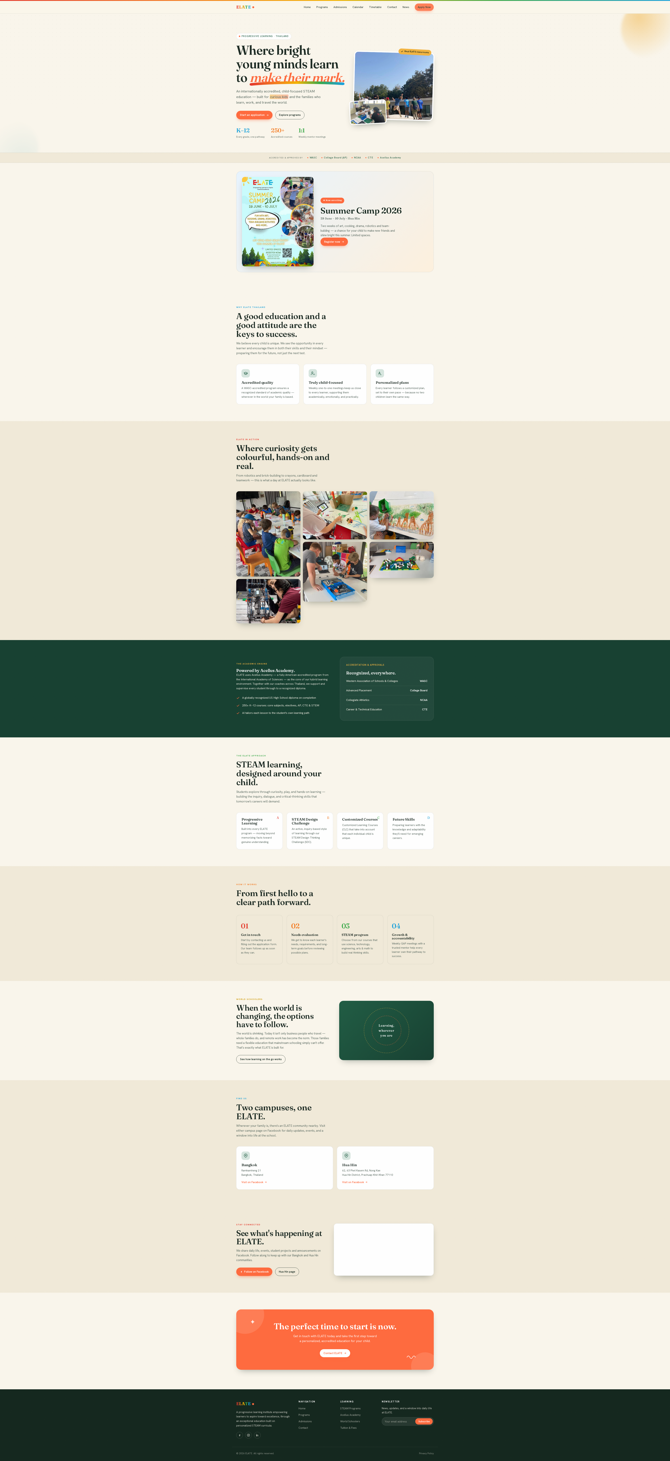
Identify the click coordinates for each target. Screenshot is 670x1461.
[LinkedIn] (257, 1435)
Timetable (375, 7)
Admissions (340, 7)
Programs (322, 7)
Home (307, 7)
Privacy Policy (426, 1453)
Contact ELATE (332, 1353)
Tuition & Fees (348, 1428)
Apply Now (424, 7)
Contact (392, 7)
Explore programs (290, 115)
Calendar (357, 7)
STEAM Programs (350, 1408)
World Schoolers (350, 1421)
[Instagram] (248, 1435)
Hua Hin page (287, 1271)
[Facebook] (239, 1435)
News (406, 7)
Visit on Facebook (252, 1182)
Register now (332, 242)
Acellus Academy (350, 1415)
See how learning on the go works (261, 1059)
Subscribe (424, 1421)
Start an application (252, 115)
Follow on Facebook (256, 1271)
